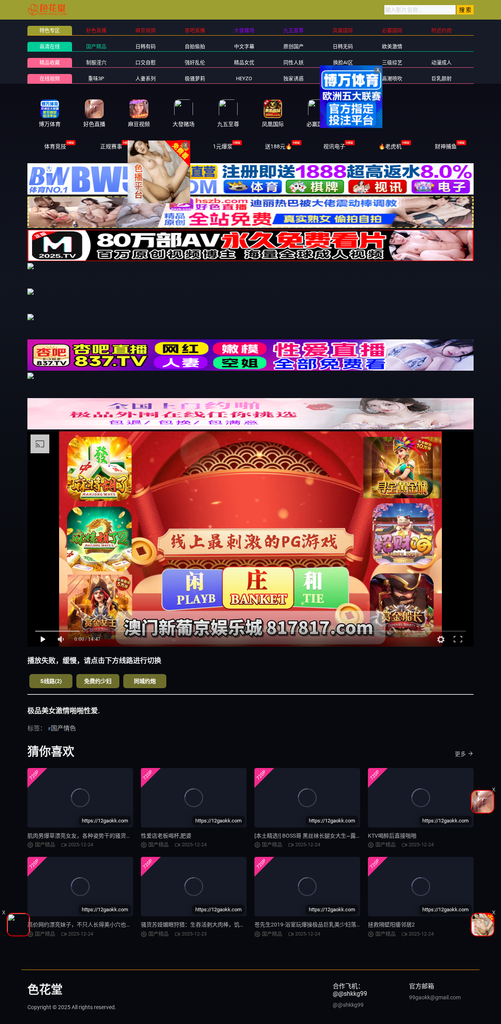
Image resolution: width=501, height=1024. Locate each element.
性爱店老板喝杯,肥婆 (166, 836)
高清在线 (50, 46)
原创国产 (293, 46)
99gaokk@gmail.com (435, 997)
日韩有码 (145, 46)
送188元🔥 (278, 146)
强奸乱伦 (195, 62)
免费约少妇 (98, 681)
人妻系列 (145, 78)
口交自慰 (145, 62)
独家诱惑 (293, 78)
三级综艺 (392, 62)
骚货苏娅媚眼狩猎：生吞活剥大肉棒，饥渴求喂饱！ (204, 924)
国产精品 (96, 46)
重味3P (96, 78)
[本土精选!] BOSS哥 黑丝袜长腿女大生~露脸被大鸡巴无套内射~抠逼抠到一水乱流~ (355, 836)
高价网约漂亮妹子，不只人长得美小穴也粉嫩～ (84, 924)
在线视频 (50, 78)
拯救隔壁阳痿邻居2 (391, 924)
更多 (460, 754)
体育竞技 (55, 146)
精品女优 (244, 62)
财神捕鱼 (446, 146)
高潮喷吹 (392, 78)
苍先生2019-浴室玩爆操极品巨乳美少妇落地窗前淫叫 (319, 924)
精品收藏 (50, 62)
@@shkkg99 (348, 1005)
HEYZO (244, 78)
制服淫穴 (96, 62)
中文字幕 (244, 46)
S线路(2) (51, 681)
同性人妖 (293, 62)
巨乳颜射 (441, 78)
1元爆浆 (222, 146)
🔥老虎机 (390, 146)
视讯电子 (334, 146)
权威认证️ (167, 146)
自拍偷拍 (195, 46)
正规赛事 (111, 146)
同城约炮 (145, 681)
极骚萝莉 (195, 78)
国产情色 (63, 728)
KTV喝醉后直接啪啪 (392, 836)
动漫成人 (441, 62)
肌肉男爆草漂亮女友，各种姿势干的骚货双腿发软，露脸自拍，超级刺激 (115, 836)
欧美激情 (392, 46)
